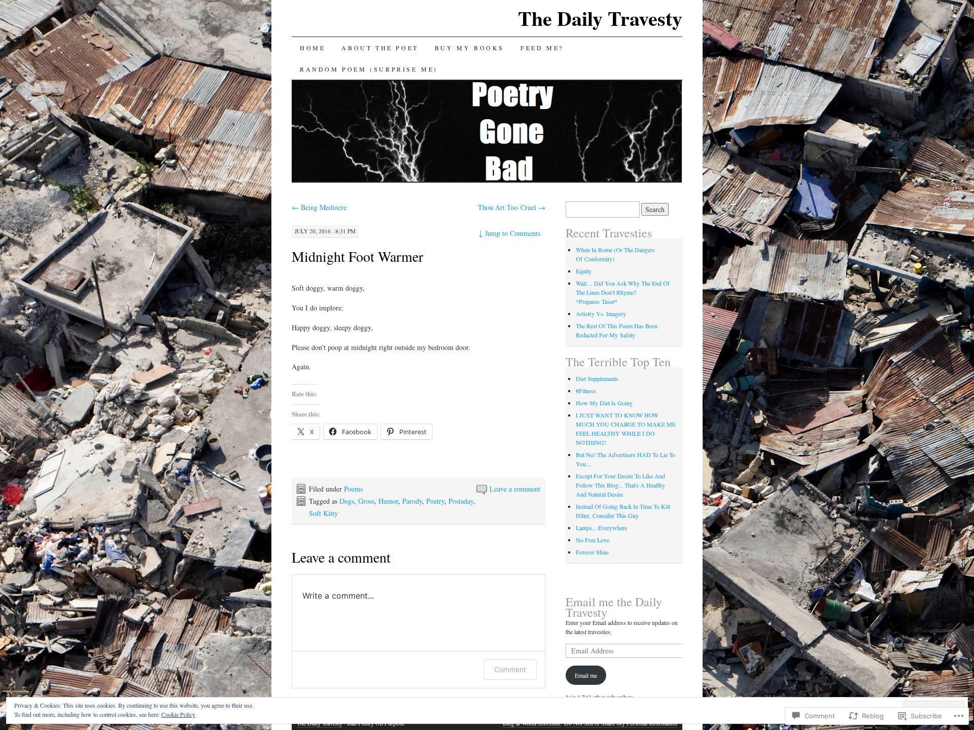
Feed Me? (542, 48)
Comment (510, 669)
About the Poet (379, 48)
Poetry (435, 501)
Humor (388, 501)
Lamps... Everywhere (601, 528)
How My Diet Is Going (604, 403)
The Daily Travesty (600, 18)
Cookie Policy (178, 714)
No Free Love (592, 540)
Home (312, 48)
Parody (412, 501)
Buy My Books (469, 48)
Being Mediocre (319, 207)
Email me (586, 675)
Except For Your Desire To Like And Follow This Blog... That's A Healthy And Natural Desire (620, 485)
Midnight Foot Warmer (357, 256)
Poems (353, 489)
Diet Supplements (597, 378)
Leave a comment (515, 489)
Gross (366, 501)
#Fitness (586, 391)
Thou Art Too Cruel (511, 207)
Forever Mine (592, 552)
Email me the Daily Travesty (614, 607)
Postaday (460, 501)
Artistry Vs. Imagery (601, 313)
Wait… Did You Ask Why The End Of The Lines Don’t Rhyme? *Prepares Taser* (623, 292)
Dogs (346, 501)
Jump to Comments (509, 233)
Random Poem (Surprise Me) (369, 69)
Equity (584, 271)
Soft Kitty (323, 513)
